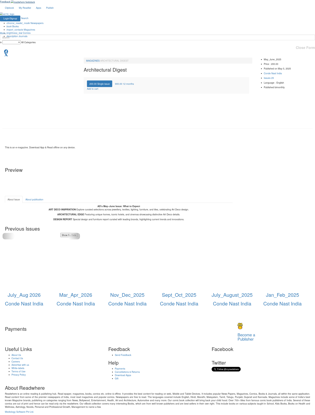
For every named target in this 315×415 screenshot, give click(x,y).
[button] (74, 236)
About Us (16, 355)
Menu (3, 33)
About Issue (14, 199)
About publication (34, 199)
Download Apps (123, 375)
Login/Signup (10, 18)
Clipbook (9, 7)
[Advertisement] (262, 216)
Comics (19, 32)
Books (13, 26)
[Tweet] (157, 54)
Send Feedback (123, 355)
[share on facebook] (157, 51)
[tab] (99, 83)
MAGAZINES (93, 60)
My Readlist (25, 7)
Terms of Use (18, 371)
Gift (116, 378)
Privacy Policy (18, 374)
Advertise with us (20, 364)
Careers (15, 361)
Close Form (305, 47)
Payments (120, 368)
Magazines (21, 29)
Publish (50, 7)
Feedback (5, 1)
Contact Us (17, 358)
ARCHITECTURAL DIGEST (114, 60)
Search (24, 18)
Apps (38, 7)
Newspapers (25, 23)
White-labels (17, 368)
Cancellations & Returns (127, 371)
